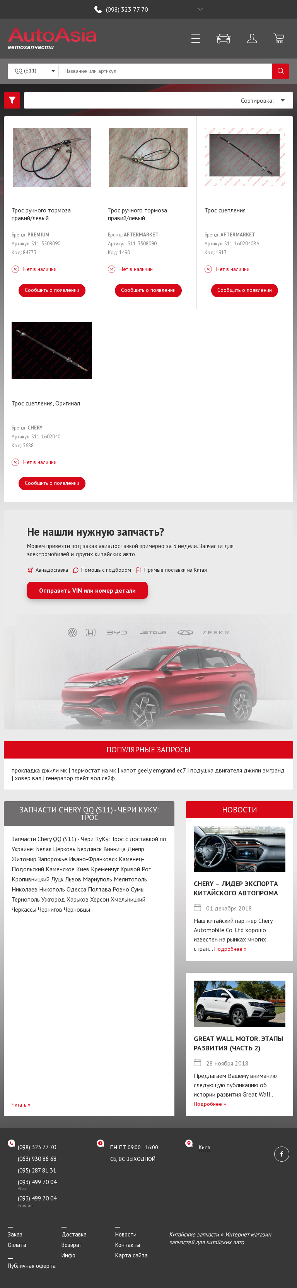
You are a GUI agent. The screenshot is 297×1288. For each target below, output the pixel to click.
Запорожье (52, 859)
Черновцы (77, 909)
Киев (82, 869)
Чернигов (50, 909)
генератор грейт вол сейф (80, 778)
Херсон (99, 899)
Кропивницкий (31, 879)
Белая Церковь (55, 849)
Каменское (60, 869)
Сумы (138, 889)
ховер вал (28, 778)
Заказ (15, 1234)
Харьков (78, 899)
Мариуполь (97, 879)
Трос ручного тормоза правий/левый (41, 214)
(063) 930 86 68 (37, 1158)
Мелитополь (130, 879)
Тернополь (26, 899)
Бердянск (89, 849)
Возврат (71, 1244)
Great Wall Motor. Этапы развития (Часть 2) (238, 1043)
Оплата (17, 1244)
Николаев (25, 889)
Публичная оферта (32, 1265)
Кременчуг (105, 869)
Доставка (74, 1234)
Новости (126, 1234)
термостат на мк (94, 770)
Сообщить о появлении (52, 289)
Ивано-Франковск (93, 859)
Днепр (135, 849)
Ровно (121, 889)
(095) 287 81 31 (37, 1170)
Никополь (52, 889)
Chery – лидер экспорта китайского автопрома (236, 888)
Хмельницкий (128, 899)
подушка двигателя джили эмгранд (237, 770)
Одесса (76, 889)
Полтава (99, 889)
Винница (114, 849)
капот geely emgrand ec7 (153, 770)
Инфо (68, 1255)
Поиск (280, 71)
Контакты (127, 1244)
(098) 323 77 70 (127, 9)
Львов (73, 879)
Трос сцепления (225, 210)
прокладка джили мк (39, 770)
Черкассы (24, 909)
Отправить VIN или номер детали (87, 590)
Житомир (24, 859)
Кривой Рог (135, 869)
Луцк (57, 879)
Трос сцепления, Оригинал (46, 403)
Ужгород (53, 899)
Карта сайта (131, 1255)
